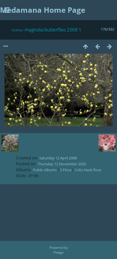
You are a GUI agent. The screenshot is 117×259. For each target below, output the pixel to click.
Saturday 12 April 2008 (58, 157)
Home (17, 30)
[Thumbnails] (85, 46)
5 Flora (65, 169)
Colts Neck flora (87, 169)
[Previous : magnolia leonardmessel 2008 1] (97, 46)
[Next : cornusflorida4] (109, 46)
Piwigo (58, 252)
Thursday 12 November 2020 (61, 163)
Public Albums (45, 169)
